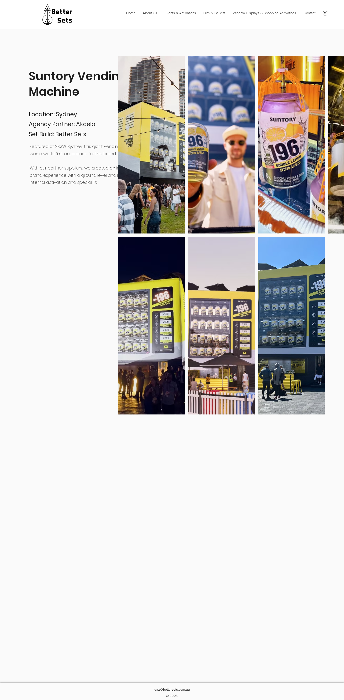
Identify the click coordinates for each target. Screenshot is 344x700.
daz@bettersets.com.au (172, 689)
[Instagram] (325, 13)
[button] (151, 144)
